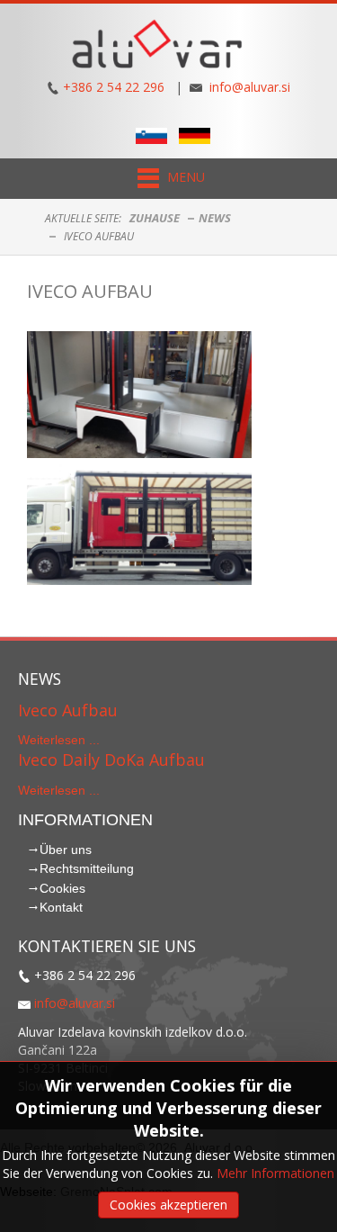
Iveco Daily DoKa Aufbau (111, 759)
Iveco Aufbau (90, 291)
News (215, 218)
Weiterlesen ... (59, 740)
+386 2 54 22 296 (113, 86)
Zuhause (154, 218)
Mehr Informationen (275, 1173)
